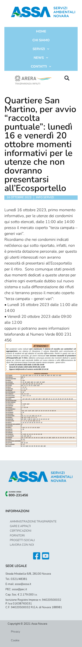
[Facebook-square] (37, 556)
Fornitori (17, 536)
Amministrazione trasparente (33, 522)
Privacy (15, 632)
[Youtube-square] (46, 556)
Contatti (39, 66)
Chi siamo (41, 40)
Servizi (39, 49)
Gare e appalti (20, 526)
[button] (67, 78)
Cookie (15, 640)
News (39, 57)
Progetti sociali (22, 540)
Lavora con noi (22, 545)
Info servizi (45, 197)
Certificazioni (20, 531)
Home (41, 31)
